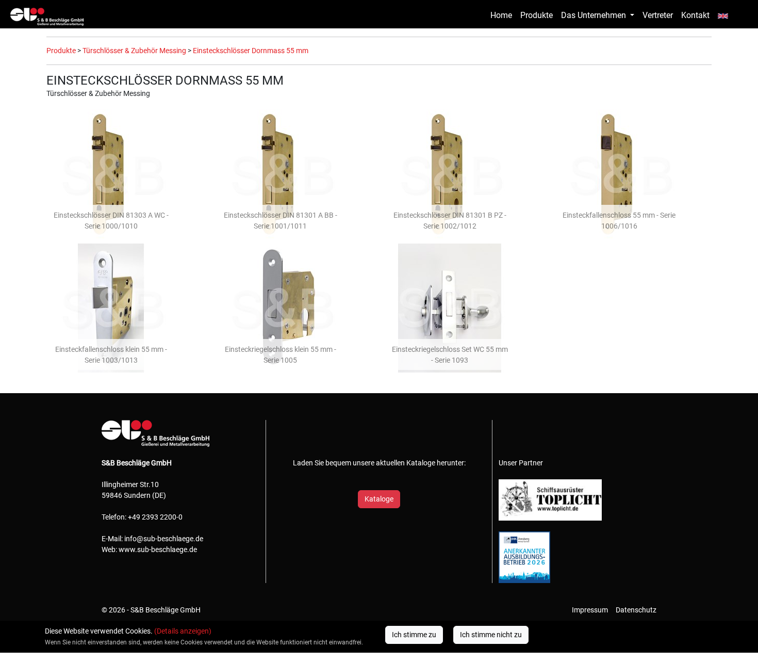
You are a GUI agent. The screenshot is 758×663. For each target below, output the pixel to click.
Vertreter (657, 15)
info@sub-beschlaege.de (163, 539)
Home (501, 15)
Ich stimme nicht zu (491, 634)
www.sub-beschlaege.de (158, 549)
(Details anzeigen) (182, 631)
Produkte (536, 15)
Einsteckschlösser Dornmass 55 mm (250, 50)
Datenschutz (636, 610)
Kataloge (379, 499)
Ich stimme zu (414, 634)
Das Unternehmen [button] (594, 15)
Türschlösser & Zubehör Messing (134, 50)
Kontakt (695, 15)
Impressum (590, 610)
